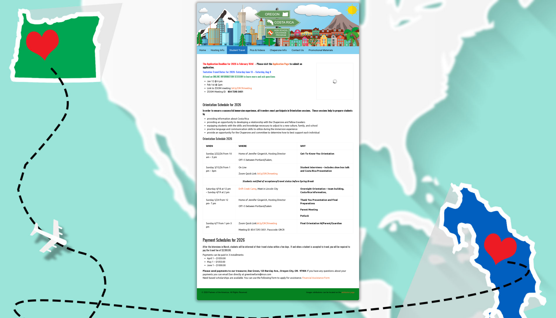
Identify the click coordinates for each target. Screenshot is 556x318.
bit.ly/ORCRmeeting (242, 88)
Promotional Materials (321, 50)
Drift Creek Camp (247, 188)
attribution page (348, 292)
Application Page (281, 64)
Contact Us (298, 50)
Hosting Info (217, 50)
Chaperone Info (278, 50)
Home (202, 50)
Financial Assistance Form (316, 278)
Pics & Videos (257, 50)
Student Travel (237, 50)
